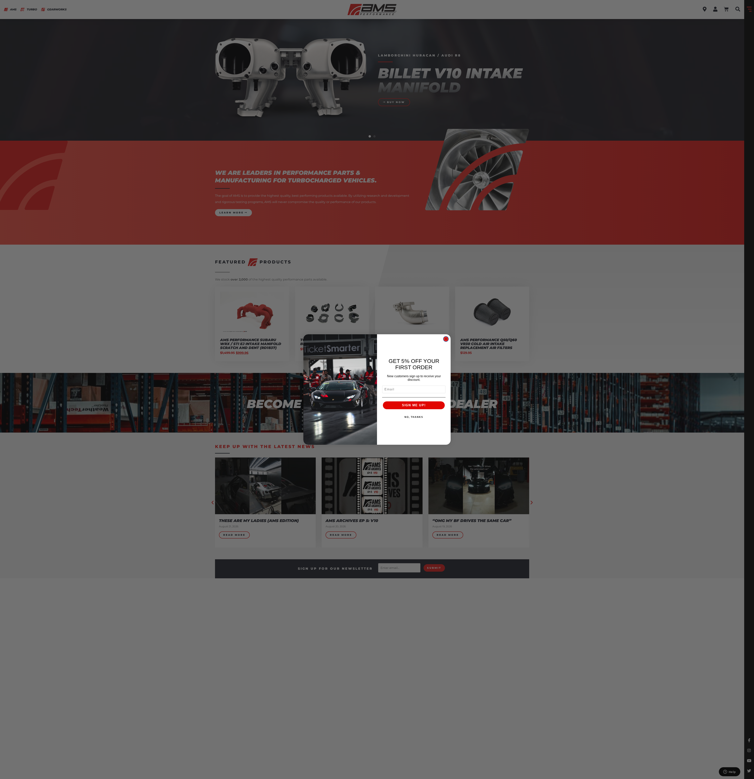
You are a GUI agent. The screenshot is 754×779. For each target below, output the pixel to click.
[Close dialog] (446, 339)
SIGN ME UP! (414, 405)
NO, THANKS (413, 417)
